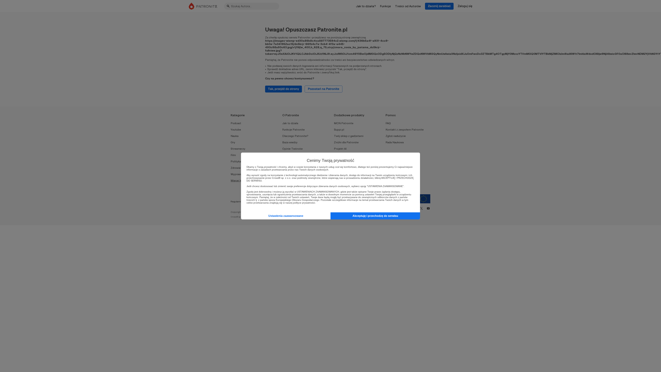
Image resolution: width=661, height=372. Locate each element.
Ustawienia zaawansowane (285, 215)
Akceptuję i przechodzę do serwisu (375, 215)
